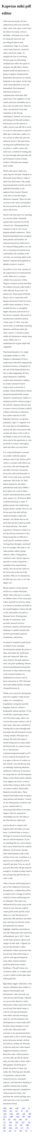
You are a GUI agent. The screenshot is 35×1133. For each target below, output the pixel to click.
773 (4, 1122)
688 (20, 1119)
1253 (17, 1116)
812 (11, 1111)
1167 (23, 1114)
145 (4, 1131)
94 (16, 1125)
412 (16, 1111)
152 (29, 1122)
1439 (4, 1111)
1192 (10, 1122)
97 (15, 1131)
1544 (4, 1114)
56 (21, 1111)
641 (27, 1111)
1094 (4, 1108)
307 (10, 1131)
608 (29, 1116)
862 (15, 1119)
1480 (27, 1125)
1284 (11, 1116)
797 (27, 1128)
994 (30, 1114)
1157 (23, 1122)
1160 (10, 1128)
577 (26, 1131)
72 (29, 1108)
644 (21, 1125)
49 (4, 1119)
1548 (16, 1108)
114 (4, 1125)
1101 (10, 1125)
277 (22, 1128)
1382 (11, 1114)
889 (4, 1128)
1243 (16, 1122)
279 (16, 1128)
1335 (23, 1108)
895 (23, 1116)
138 (26, 1119)
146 (20, 1131)
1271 (4, 1116)
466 (11, 1108)
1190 (17, 1114)
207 (9, 1119)
